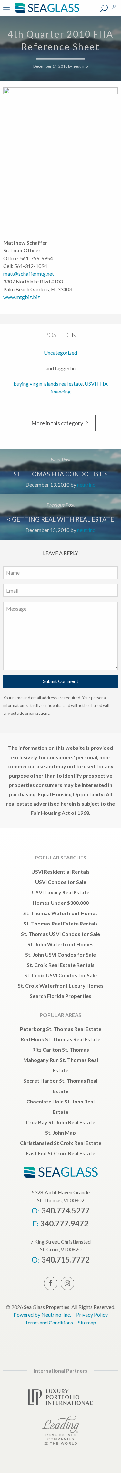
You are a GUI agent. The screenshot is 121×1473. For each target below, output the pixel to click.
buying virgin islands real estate (48, 384)
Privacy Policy (92, 1315)
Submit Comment (60, 681)
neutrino (80, 66)
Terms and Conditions (49, 1322)
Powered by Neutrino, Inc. (42, 1315)
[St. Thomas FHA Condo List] (60, 471)
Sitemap (87, 1322)
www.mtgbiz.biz (21, 297)
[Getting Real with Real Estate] (60, 517)
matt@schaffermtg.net (28, 274)
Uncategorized (60, 352)
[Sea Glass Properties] (46, 12)
